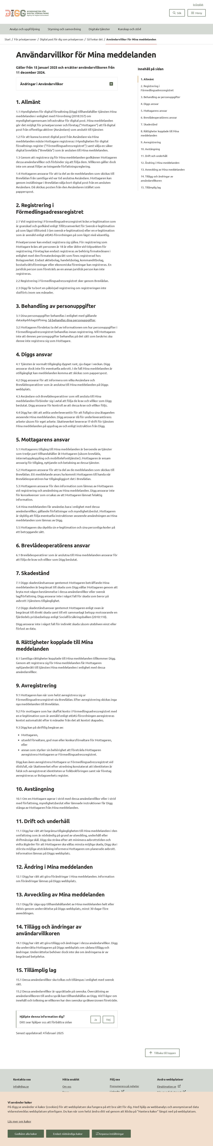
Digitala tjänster (99, 29)
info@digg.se (21, 1086)
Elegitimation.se (166, 1086)
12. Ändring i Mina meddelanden (160, 162)
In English (198, 4)
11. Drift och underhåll (154, 155)
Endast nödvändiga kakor (68, 1133)
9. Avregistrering (151, 142)
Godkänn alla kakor (26, 1133)
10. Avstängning (150, 149)
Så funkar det (95, 39)
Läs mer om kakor (19, 1121)
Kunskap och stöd (129, 29)
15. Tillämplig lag (151, 187)
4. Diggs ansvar (150, 103)
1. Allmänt (147, 79)
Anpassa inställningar (111, 1133)
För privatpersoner (25, 39)
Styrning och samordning (64, 29)
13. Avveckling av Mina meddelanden (163, 169)
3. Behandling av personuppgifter (160, 97)
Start (7, 39)
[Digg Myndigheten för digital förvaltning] (27, 13)
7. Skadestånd (149, 124)
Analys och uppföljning (25, 29)
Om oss (66, 1086)
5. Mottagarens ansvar (154, 110)
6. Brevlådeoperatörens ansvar (159, 117)
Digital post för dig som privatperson (61, 39)
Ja (95, 1019)
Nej (108, 1019)
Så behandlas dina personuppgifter (71, 320)
